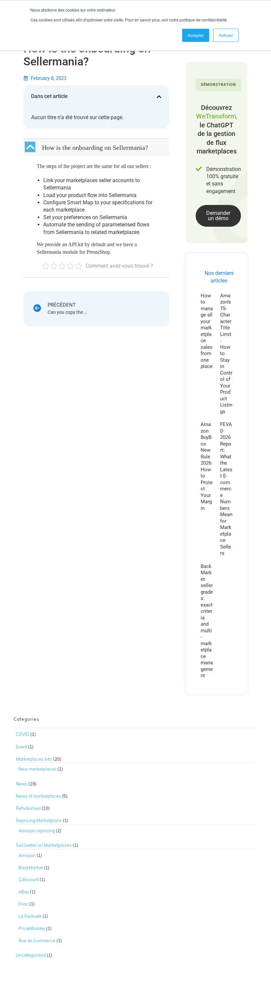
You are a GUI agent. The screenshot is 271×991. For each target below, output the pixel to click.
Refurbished (28, 808)
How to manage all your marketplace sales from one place (207, 331)
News (21, 783)
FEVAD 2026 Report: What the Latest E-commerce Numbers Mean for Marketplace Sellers (226, 488)
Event (21, 746)
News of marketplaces (38, 796)
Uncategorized (31, 955)
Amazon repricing (37, 830)
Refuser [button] (226, 35)
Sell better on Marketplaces (44, 845)
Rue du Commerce (37, 940)
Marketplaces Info (34, 759)
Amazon (27, 855)
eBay (24, 891)
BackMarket (31, 867)
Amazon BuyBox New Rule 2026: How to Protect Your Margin (207, 466)
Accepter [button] (196, 35)
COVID (22, 734)
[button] (159, 96)
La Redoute (30, 916)
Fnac (23, 904)
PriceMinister (32, 928)
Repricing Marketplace (39, 820)
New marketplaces (38, 769)
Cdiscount (29, 879)
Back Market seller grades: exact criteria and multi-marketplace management (207, 621)
